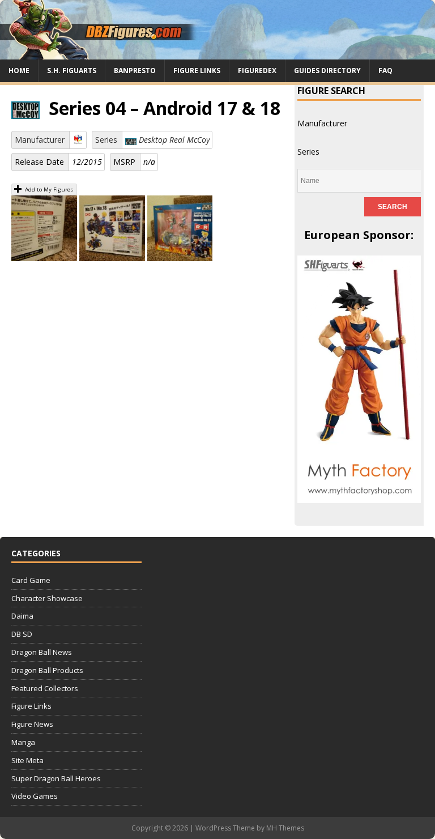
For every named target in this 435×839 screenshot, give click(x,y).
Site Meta (27, 760)
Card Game (30, 580)
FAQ (385, 70)
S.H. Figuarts (71, 70)
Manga (23, 742)
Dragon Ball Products (47, 670)
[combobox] (322, 123)
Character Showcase (47, 598)
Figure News (32, 724)
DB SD (21, 634)
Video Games (34, 796)
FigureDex (257, 70)
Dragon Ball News (41, 652)
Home (18, 70)
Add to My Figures (48, 189)
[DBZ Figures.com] (217, 53)
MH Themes (285, 828)
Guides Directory (327, 70)
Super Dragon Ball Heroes (56, 778)
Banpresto (135, 70)
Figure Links (196, 70)
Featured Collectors (44, 688)
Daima (22, 616)
